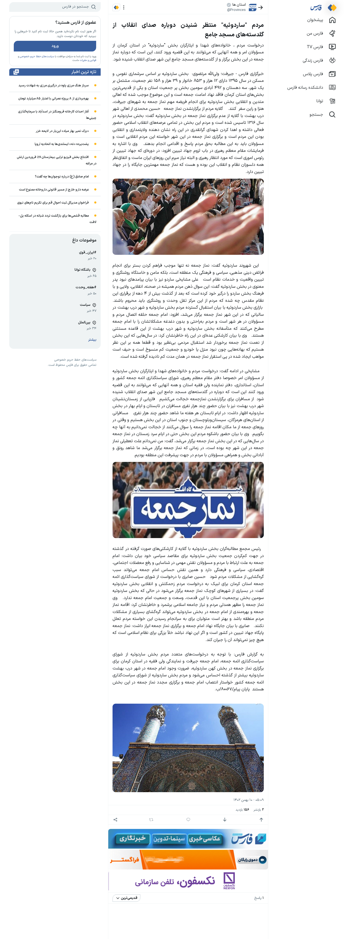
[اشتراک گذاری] (115, 820)
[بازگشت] (260, 7)
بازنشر (259, 809)
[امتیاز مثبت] (261, 820)
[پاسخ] (188, 820)
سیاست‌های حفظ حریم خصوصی (37, 57)
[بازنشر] (151, 820)
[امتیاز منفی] (224, 820)
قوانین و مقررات (88, 60)
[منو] (124, 7)
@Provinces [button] (236, 10)
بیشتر (92, 339)
